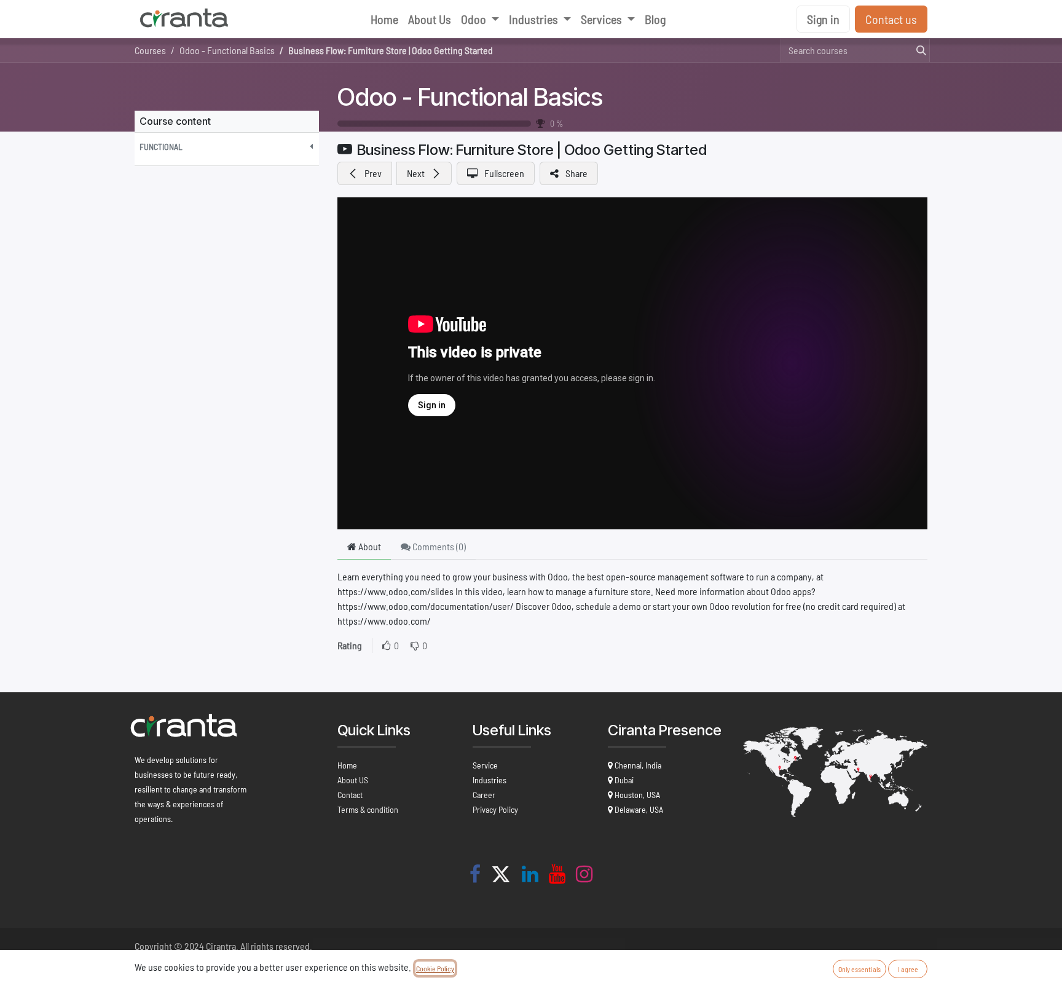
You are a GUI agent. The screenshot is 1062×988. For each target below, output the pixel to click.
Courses (150, 50)
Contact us (891, 19)
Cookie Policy (435, 968)
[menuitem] (384, 19)
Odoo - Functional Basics (470, 97)
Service (485, 765)
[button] (227, 147)
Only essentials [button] (859, 969)
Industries (489, 780)
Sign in (823, 19)
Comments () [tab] (438, 546)
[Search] (917, 50)
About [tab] (368, 546)
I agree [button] (908, 969)
